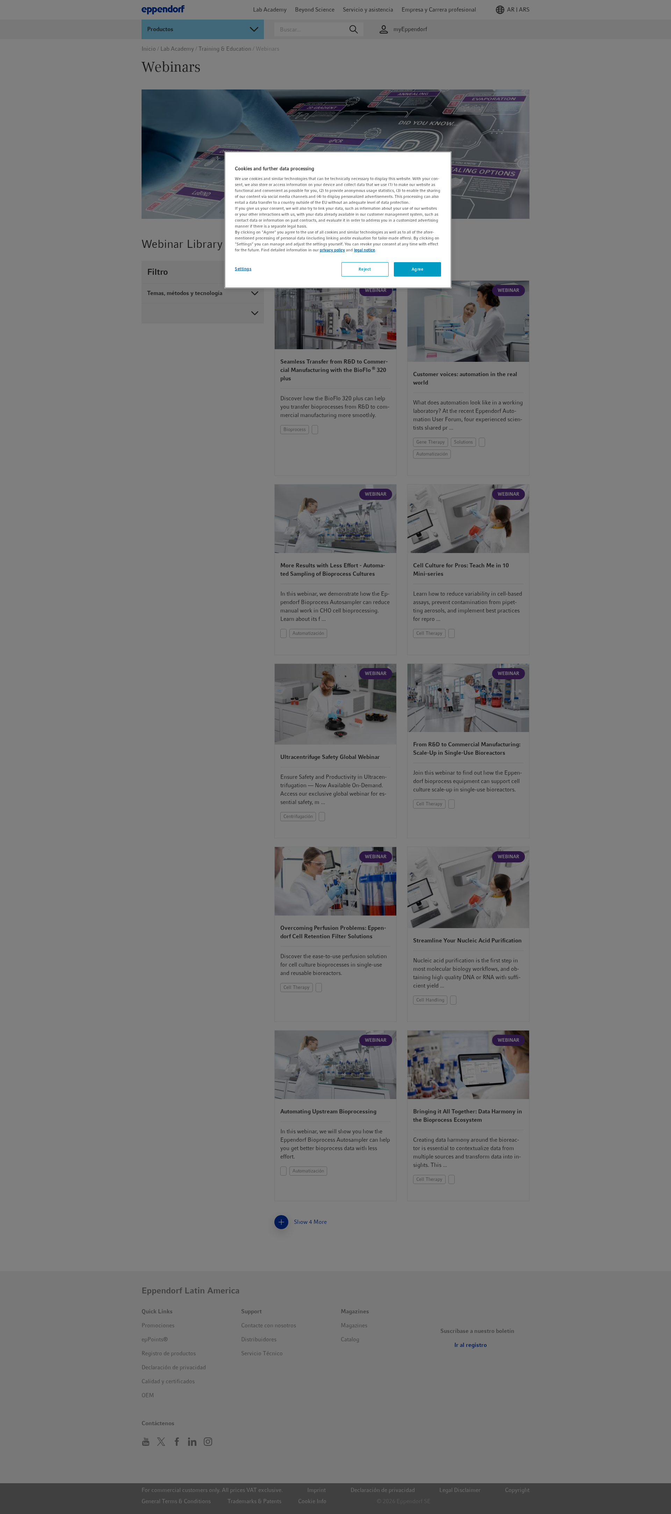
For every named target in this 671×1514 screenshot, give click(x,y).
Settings (243, 268)
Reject (365, 269)
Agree (418, 269)
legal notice (364, 249)
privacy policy (332, 249)
